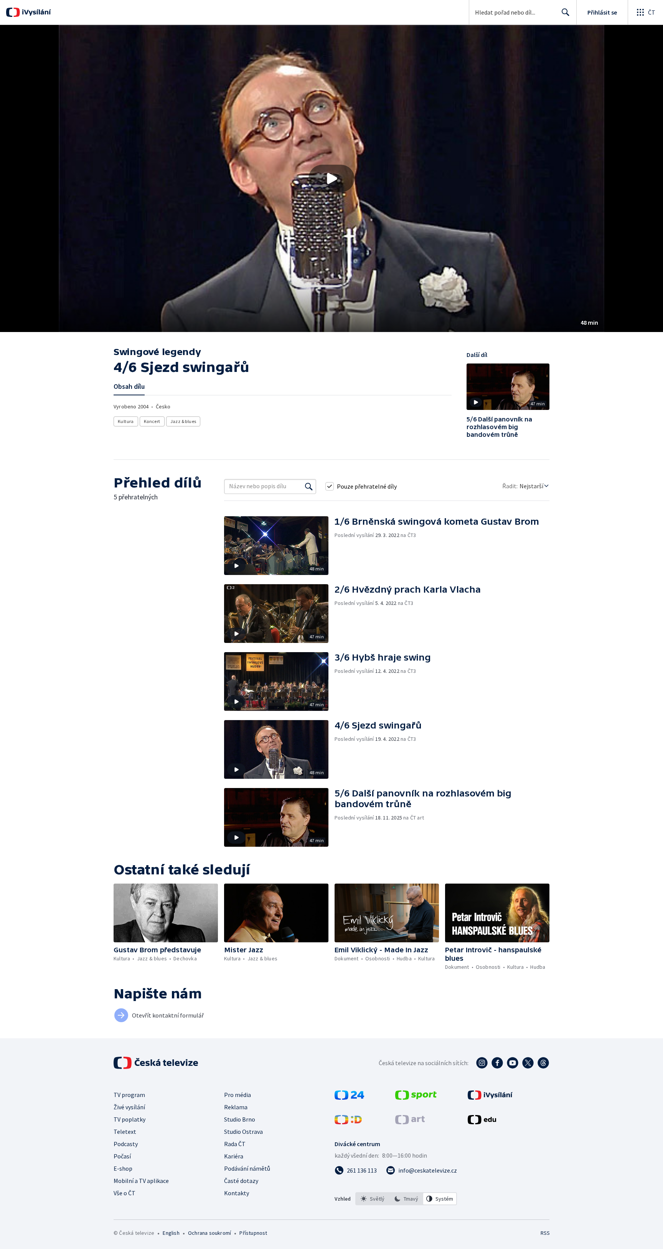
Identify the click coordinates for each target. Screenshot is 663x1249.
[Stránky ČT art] (410, 1122)
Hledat (565, 12)
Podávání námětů (247, 1168)
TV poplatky (129, 1119)
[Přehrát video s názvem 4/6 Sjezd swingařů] (331, 178)
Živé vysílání (129, 1107)
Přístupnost (253, 1232)
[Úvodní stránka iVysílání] (35, 12)
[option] (372, 1198)
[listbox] (406, 1198)
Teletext (125, 1131)
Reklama (235, 1107)
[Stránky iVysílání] (490, 1097)
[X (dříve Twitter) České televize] (528, 1063)
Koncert (152, 421)
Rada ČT (235, 1144)
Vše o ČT (124, 1193)
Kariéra (233, 1156)
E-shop (123, 1168)
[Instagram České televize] (482, 1063)
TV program (129, 1095)
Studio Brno (239, 1119)
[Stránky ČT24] (349, 1097)
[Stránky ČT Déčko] (348, 1122)
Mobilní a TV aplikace (141, 1181)
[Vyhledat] (309, 486)
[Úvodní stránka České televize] (157, 1063)
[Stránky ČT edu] (482, 1122)
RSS (545, 1232)
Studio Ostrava (243, 1131)
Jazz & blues (183, 421)
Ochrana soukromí (209, 1232)
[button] (331, 178)
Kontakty (236, 1193)
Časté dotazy (241, 1181)
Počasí (122, 1156)
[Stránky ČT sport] (416, 1097)
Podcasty (126, 1144)
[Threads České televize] (543, 1063)
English (171, 1232)
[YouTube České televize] (512, 1063)
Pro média (237, 1095)
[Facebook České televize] (497, 1063)
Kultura (126, 421)
